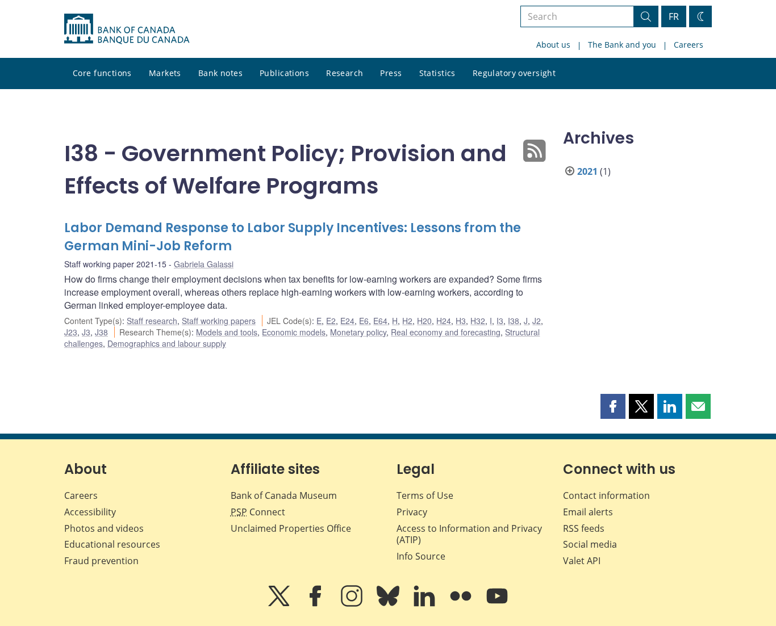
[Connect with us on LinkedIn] (425, 604)
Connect (258, 512)
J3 (86, 332)
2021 (587, 171)
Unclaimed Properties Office (291, 528)
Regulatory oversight (514, 73)
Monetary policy (358, 332)
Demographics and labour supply (166, 343)
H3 (461, 320)
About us (553, 44)
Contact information (606, 495)
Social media (590, 544)
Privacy (412, 512)
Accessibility (90, 512)
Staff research (152, 320)
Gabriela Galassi (203, 264)
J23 (70, 332)
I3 (500, 320)
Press (391, 73)
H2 (407, 320)
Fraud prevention (101, 560)
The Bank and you (622, 44)
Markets (165, 73)
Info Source (421, 556)
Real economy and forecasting (445, 332)
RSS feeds (583, 528)
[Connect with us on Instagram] (353, 604)
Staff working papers (219, 320)
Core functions (102, 73)
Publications (284, 73)
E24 (347, 320)
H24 (443, 320)
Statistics (437, 73)
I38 (513, 320)
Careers (688, 44)
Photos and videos (104, 528)
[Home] (126, 29)
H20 (424, 320)
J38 (101, 332)
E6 (364, 320)
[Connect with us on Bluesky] (389, 604)
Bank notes (220, 73)
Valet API (581, 560)
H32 (477, 320)
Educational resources (112, 544)
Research (344, 73)
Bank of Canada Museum (284, 495)
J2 (536, 320)
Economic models (294, 332)
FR (674, 16)
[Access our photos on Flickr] (462, 604)
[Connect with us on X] (280, 604)
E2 (331, 320)
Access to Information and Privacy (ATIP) (469, 534)
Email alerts (588, 512)
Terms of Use (425, 495)
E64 (380, 320)
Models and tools (226, 332)
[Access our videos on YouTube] (497, 604)
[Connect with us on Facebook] (316, 604)
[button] (612, 406)
